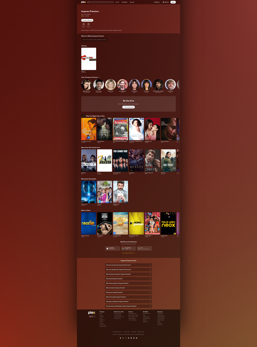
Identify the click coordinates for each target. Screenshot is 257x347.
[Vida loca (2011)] (104, 193)
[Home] (83, 2)
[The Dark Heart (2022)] (104, 130)
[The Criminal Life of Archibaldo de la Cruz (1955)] (120, 130)
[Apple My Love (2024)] (152, 130)
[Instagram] (120, 338)
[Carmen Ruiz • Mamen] (134, 86)
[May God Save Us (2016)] (152, 161)
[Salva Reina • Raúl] (170, 86)
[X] (126, 338)
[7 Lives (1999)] (104, 161)
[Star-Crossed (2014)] (88, 193)
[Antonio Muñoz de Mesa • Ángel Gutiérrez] (158, 86)
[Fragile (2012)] (120, 193)
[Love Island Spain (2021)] (120, 224)
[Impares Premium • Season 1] (88, 60)
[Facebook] (131, 338)
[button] (88, 25)
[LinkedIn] (134, 338)
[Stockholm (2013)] (88, 161)
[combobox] (101, 2)
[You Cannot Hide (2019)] (120, 161)
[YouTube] (136, 338)
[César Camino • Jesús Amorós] (98, 86)
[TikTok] (123, 338)
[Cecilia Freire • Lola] (110, 86)
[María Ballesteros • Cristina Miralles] (86, 86)
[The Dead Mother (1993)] (168, 130)
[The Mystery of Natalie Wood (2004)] (136, 130)
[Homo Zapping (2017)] (136, 224)
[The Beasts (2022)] (136, 161)
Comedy (88, 14)
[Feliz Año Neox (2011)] (168, 224)
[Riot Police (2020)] (168, 161)
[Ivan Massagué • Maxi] (122, 86)
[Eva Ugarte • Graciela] (146, 86)
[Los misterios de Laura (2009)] (88, 130)
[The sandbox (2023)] (104, 224)
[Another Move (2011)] (152, 224)
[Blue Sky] (128, 338)
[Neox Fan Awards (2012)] (88, 224)
